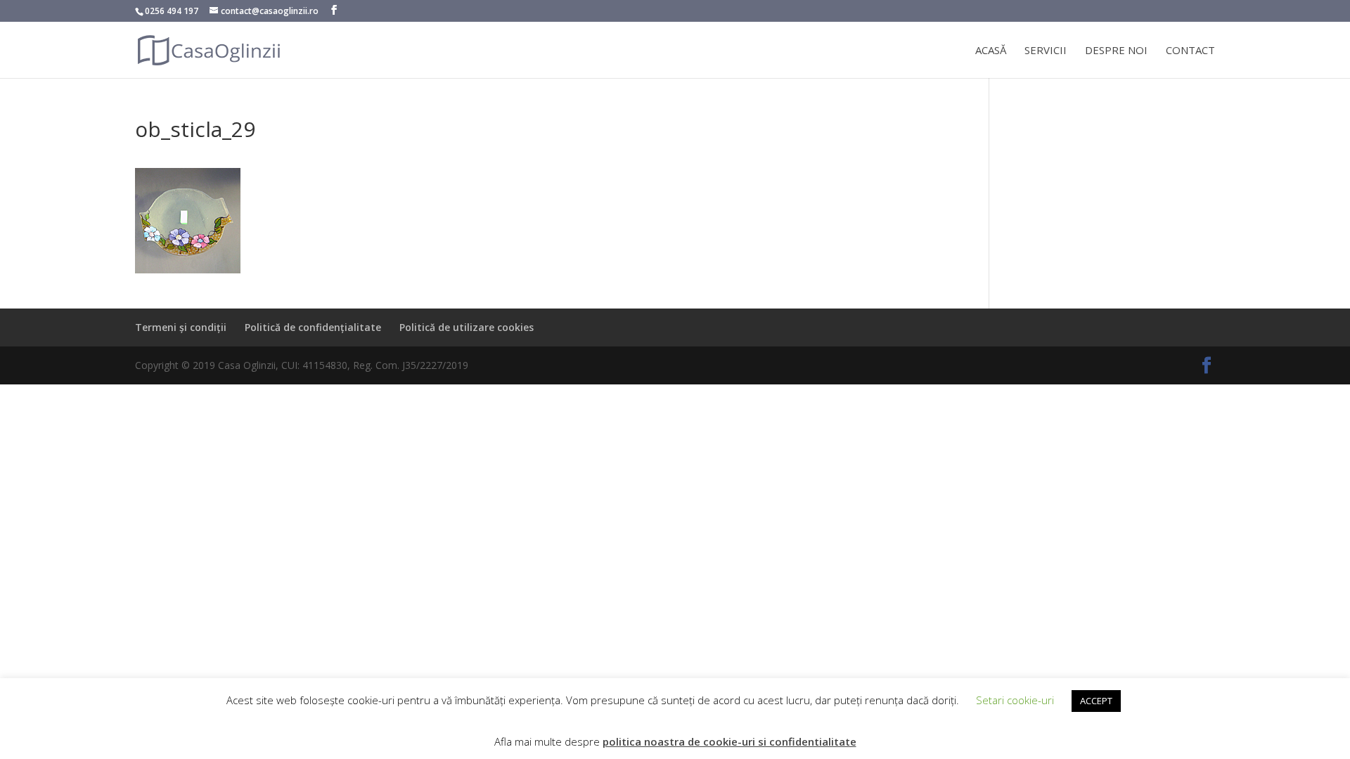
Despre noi (1116, 51)
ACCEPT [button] (1096, 700)
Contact (1190, 51)
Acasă (990, 51)
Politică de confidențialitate (313, 327)
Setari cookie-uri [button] (1015, 700)
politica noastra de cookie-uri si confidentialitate (729, 741)
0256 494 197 (171, 11)
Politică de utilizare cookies (466, 327)
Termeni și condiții (180, 327)
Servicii (1045, 51)
